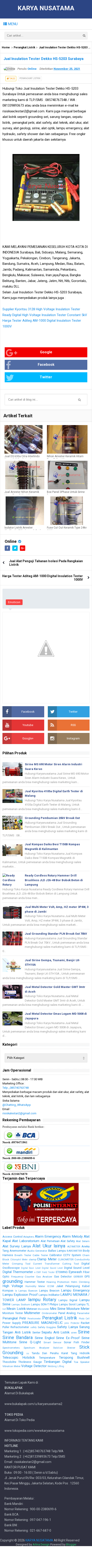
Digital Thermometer (17, 1272)
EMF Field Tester (45, 1272)
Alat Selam (83, 1241)
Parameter (83, 1313)
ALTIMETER (73, 1246)
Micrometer (43, 1309)
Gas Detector (63, 1276)
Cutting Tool (70, 1263)
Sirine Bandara (17, 1337)
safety (33, 1327)
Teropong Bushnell (74, 1358)
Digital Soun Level (31, 1268)
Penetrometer (34, 1318)
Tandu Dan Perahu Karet (50, 1353)
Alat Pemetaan (50, 1241)
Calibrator (55, 1255)
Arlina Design (41, 1544)
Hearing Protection (58, 1282)
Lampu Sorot (67, 1304)
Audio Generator (37, 1250)
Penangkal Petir (14, 1318)
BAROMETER (74, 1250)
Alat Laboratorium (25, 1241)
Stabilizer (58, 1347)
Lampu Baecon (28, 1290)
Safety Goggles (47, 1327)
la (16, 1290)
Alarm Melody (72, 1236)
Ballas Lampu (57, 1250)
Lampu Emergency (75, 1290)
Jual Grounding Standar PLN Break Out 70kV (56, 933)
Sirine (84, 1332)
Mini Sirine (57, 1309)
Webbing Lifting (56, 1366)
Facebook (46, 364)
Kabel (86, 1286)
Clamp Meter (47, 1259)
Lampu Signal (68, 1300)
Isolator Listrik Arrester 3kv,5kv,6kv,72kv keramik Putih (23, 529)
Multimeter (32, 1313)
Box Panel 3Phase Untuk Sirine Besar (66, 493)
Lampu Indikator (49, 1294)
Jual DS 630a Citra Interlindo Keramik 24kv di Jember (22, 458)
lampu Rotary (42, 1299)
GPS (87, 1276)
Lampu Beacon (49, 1290)
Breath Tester (23, 1255)
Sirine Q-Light (30, 1342)
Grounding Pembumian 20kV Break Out (52, 818)
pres (66, 1323)
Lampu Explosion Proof (20, 1295)
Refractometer (19, 1327)
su (27, 1353)
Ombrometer (49, 1313)
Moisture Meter (78, 1309)
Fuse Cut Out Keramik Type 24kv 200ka (67, 529)
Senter (36, 1332)
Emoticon (14, 602)
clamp (32, 1259)
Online (11, 541)
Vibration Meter (11, 1366)
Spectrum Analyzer (36, 1347)
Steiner (71, 1347)
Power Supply (11, 1323)
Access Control (12, 1236)
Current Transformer (46, 1263)
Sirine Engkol (44, 1338)
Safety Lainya (67, 1327)
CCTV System (72, 1255)
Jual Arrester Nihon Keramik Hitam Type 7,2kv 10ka (21, 493)
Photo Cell (84, 1318)
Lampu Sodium (21, 1304)
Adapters (28, 1236)
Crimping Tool (21, 1263)
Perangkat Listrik (24, 47)
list (4, 1309)
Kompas (7, 1290)
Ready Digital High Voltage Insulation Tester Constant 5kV (44, 315)
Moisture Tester (12, 1313)
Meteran (32, 1308)
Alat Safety (68, 1241)
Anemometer (18, 1250)
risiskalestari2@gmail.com (19, 1113)
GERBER (78, 1276)
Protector (75, 1323)
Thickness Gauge (30, 1362)
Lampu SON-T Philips (44, 1304)
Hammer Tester (35, 1282)
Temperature (47, 1357)
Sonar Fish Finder (77, 1342)
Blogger (71, 1544)
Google (46, 352)
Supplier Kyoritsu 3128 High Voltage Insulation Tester (41, 309)
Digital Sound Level (52, 1268)
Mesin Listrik (15, 1309)
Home (6, 47)
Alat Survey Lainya (16, 1246)
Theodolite (9, 1362)
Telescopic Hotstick (18, 1358)
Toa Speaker (82, 1362)
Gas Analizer (44, 1276)
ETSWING (62, 1272)
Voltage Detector (34, 1366)
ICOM (50, 1286)
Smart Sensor (53, 1342)
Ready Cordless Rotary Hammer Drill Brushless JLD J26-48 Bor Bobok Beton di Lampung (54, 880)
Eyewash (75, 1272)
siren (74, 1332)
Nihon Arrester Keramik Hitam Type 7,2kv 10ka (65, 458)
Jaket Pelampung (68, 1286)
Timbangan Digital (57, 1362)
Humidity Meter (35, 1286)
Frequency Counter (23, 1276)
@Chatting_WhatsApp (16, 1105)
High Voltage (12, 1286)
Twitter (46, 377)
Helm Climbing (80, 1282)
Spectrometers (11, 1347)
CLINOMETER (65, 1259)
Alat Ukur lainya (48, 1246)
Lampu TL (83, 1304)
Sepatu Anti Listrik (55, 1332)
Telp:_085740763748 (15, 1087)
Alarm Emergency (48, 1236)
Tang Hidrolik (80, 1353)
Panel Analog (67, 1313)
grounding (12, 1281)
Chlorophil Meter (19, 1259)
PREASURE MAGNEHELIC (42, 1323)
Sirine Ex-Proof (68, 1338)
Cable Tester (40, 1255)
